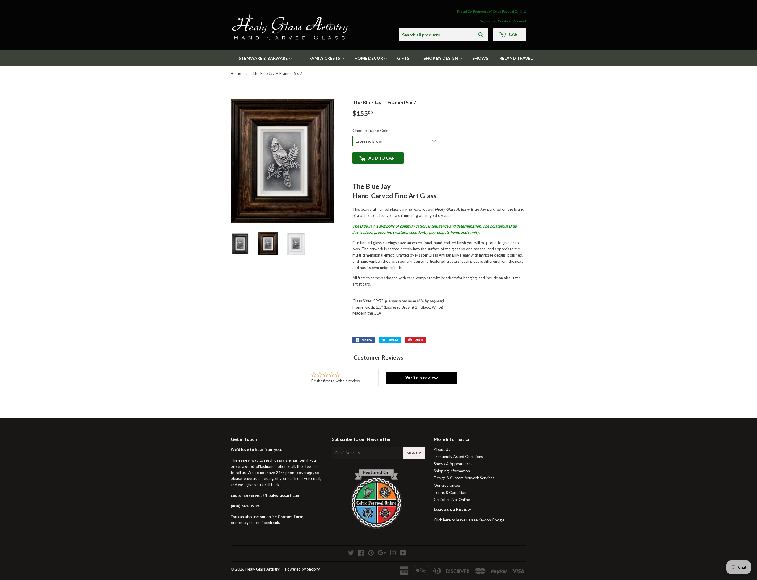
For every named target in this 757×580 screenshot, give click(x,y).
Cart (514, 34)
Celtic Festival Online (452, 499)
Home (236, 73)
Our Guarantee (447, 485)
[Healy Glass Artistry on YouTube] (403, 553)
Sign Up (414, 453)
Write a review (421, 377)
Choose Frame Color (371, 130)
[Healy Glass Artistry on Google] (382, 553)
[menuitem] (261, 58)
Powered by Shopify (302, 569)
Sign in (485, 21)
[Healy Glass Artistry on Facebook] (361, 553)
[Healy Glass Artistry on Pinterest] (371, 553)
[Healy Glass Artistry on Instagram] (393, 553)
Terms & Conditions (451, 492)
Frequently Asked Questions (458, 456)
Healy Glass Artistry (262, 569)
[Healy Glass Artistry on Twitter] (351, 553)
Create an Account (512, 21)
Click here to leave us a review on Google (469, 520)
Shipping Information (452, 470)
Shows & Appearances (453, 463)
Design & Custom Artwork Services (464, 478)
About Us (442, 449)
